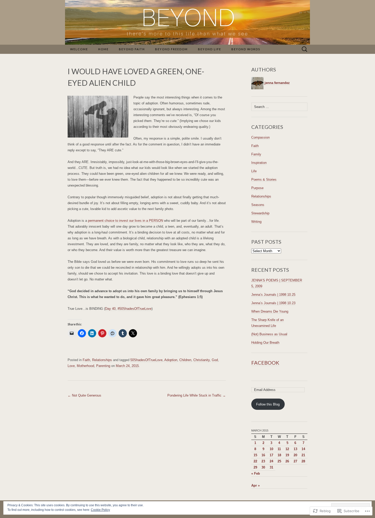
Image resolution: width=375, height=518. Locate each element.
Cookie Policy (100, 510)
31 (271, 467)
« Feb (255, 473)
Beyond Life (209, 49)
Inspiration (259, 163)
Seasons (257, 205)
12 (287, 449)
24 (271, 461)
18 (279, 455)
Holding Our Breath (265, 342)
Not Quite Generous (84, 395)
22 (255, 461)
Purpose (257, 188)
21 (303, 455)
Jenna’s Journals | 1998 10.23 (273, 303)
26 (287, 461)
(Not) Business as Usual (269, 334)
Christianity (201, 360)
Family (256, 154)
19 (287, 455)
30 (263, 467)
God (215, 360)
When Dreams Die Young (269, 311)
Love (71, 366)
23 (263, 461)
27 (295, 461)
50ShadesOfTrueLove (146, 360)
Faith (86, 360)
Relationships (102, 360)
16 (263, 455)
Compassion (260, 137)
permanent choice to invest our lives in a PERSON (125, 221)
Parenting (103, 366)
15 (255, 455)
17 (271, 455)
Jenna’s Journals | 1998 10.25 (273, 295)
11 (279, 449)
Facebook (265, 363)
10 (271, 449)
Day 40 (110, 309)
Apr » (255, 485)
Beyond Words (245, 49)
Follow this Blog (268, 404)
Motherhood (85, 366)
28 (303, 461)
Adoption (170, 360)
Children (185, 360)
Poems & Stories (264, 179)
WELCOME (79, 49)
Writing (256, 222)
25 (279, 461)
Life (254, 171)
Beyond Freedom (171, 49)
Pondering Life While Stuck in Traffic (196, 395)
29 (255, 467)
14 (303, 449)
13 (295, 449)
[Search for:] (304, 49)
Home (103, 49)
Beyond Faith (132, 49)
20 (295, 455)
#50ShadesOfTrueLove (135, 309)
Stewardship (260, 213)
